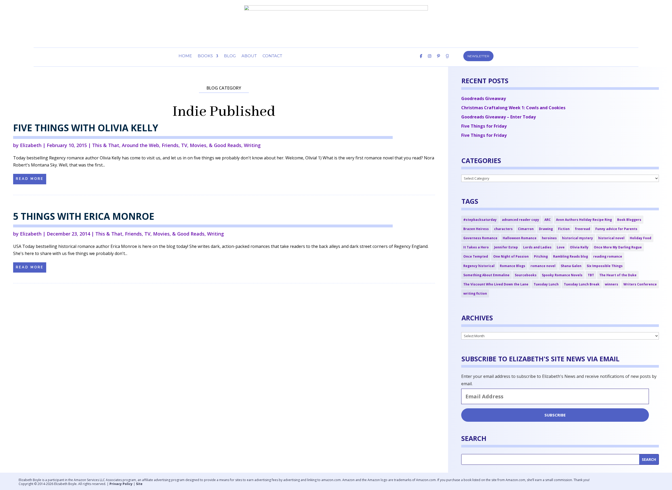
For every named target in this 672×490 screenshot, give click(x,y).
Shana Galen (571, 266)
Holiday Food (640, 238)
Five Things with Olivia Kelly (85, 128)
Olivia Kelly (579, 247)
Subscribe (555, 415)
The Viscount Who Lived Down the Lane (495, 284)
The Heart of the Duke (618, 275)
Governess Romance (480, 238)
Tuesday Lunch (546, 284)
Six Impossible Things (605, 266)
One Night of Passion (511, 256)
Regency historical (479, 266)
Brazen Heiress (476, 229)
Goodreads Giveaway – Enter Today (498, 117)
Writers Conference (640, 284)
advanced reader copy (520, 219)
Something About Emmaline (486, 275)
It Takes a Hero (476, 247)
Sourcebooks (526, 275)
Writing (252, 145)
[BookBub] (456, 60)
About (249, 56)
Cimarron (526, 229)
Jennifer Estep (506, 247)
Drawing (546, 229)
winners (611, 284)
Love (561, 247)
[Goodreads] (637, 482)
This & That (105, 145)
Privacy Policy (121, 484)
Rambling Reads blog (570, 256)
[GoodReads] (447, 60)
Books (205, 56)
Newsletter (478, 56)
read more (30, 178)
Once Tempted (475, 256)
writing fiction (475, 293)
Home (185, 56)
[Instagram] (429, 60)
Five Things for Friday (484, 126)
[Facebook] (421, 60)
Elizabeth (30, 145)
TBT (591, 275)
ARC (547, 219)
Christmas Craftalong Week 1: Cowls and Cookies (513, 108)
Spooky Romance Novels (562, 275)
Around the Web (140, 145)
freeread (582, 229)
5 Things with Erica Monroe (83, 216)
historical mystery (577, 238)
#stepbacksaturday (480, 219)
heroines (549, 238)
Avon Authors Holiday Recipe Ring (584, 219)
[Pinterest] (438, 60)
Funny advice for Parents (616, 229)
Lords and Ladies (537, 247)
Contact (272, 56)
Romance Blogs (512, 266)
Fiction (564, 229)
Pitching (541, 256)
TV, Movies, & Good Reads (211, 145)
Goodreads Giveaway (483, 98)
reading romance (607, 256)
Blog (230, 56)
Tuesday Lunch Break (582, 284)
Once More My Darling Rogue (618, 247)
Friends (170, 145)
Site (139, 484)
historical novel (611, 238)
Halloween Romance (520, 238)
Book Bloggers (629, 219)
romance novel (543, 266)
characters (503, 229)
